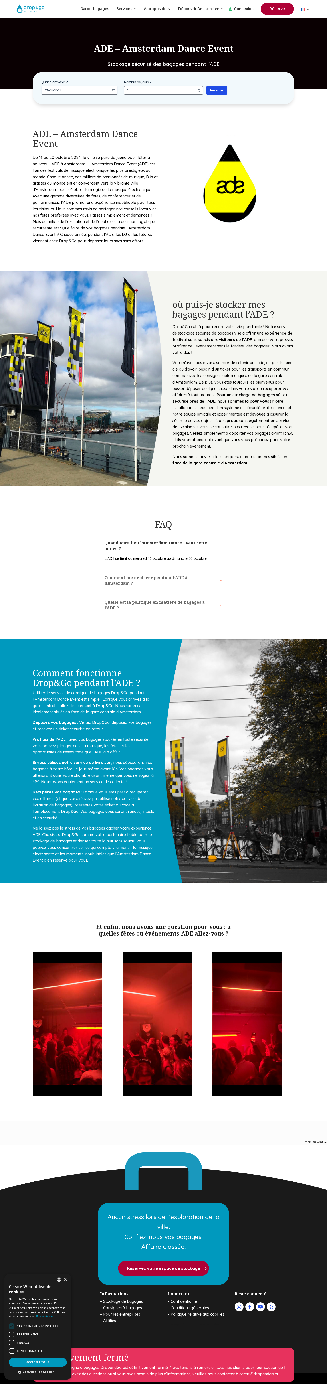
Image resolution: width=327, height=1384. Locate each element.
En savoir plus (45, 1316)
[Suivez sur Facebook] (249, 1306)
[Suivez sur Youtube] (260, 1306)
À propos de (155, 9)
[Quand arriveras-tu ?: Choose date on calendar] (113, 90)
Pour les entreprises (121, 1314)
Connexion (244, 9)
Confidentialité (184, 1301)
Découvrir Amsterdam (198, 9)
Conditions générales (190, 1307)
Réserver (216, 90)
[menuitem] (305, 10)
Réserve (277, 9)
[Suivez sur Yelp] (271, 1306)
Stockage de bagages (123, 1301)
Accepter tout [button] (37, 1362)
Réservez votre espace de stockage (163, 1268)
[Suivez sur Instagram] (239, 1306)
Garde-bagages (94, 9)
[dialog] (37, 1327)
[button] (38, 1372)
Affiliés (109, 1320)
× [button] (65, 1279)
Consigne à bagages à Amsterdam (194, 1324)
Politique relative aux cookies (197, 1314)
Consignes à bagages (122, 1307)
